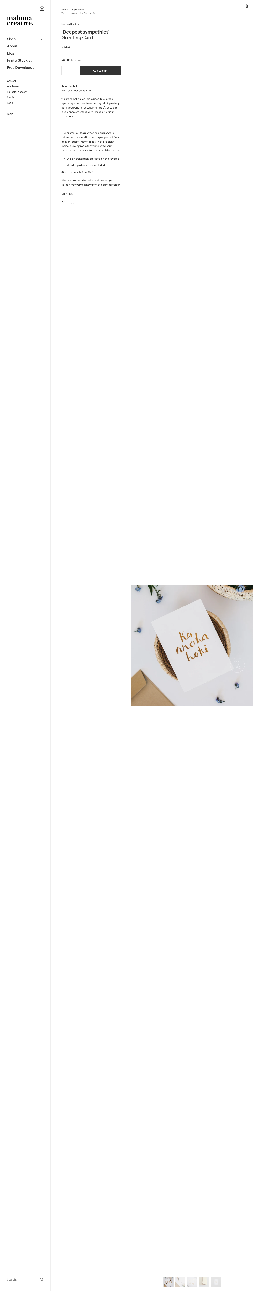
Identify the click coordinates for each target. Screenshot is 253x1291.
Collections (78, 9)
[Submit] (42, 1279)
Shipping (67, 194)
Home (64, 9)
